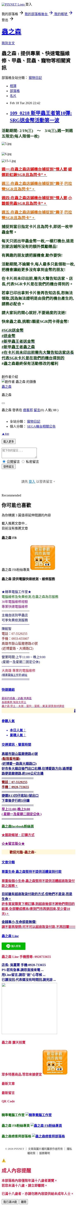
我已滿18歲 (10, 1201)
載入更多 (8, 441)
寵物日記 (35, 78)
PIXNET (19, 1148)
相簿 (13, 86)
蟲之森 (11, 31)
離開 (23, 1201)
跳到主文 (8, 43)
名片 (13, 96)
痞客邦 (28, 410)
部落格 (15, 91)
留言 (37, 410)
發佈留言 (8, 466)
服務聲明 (44, 1153)
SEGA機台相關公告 (41, 426)
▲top (5, 433)
